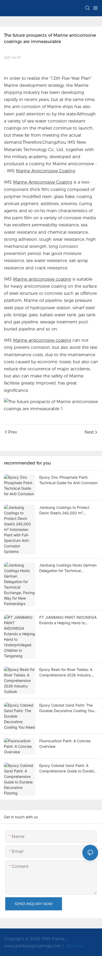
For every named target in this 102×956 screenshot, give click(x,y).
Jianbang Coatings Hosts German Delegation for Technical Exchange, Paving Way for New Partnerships (68, 568)
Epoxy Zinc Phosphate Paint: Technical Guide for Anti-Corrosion (68, 480)
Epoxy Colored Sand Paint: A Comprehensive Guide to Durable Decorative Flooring (67, 768)
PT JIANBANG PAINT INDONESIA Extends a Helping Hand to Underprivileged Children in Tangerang (68, 620)
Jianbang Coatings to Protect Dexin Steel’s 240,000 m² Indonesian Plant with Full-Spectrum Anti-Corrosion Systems (68, 510)
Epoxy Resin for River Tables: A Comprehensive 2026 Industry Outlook (65, 672)
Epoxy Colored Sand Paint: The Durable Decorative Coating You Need (66, 708)
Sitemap (74, 945)
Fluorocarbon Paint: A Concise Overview (64, 744)
